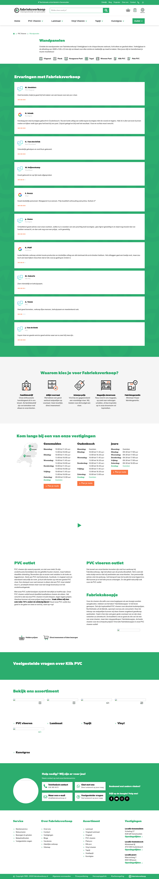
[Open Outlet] (142, 21)
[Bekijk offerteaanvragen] (135, 10)
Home (14, 34)
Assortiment (91, 821)
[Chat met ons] (78, 786)
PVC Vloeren (22, 34)
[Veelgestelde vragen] (78, 797)
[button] (79, 525)
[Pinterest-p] (127, 798)
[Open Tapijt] (102, 21)
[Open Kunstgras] (123, 21)
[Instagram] (122, 798)
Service (18, 821)
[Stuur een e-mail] (45, 797)
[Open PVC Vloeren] (42, 21)
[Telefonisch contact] (45, 786)
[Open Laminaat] (62, 21)
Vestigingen (133, 821)
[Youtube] (116, 798)
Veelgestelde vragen (92, 796)
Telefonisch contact (58, 785)
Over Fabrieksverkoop (56, 821)
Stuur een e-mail (56, 796)
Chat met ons (88, 785)
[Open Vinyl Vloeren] (86, 21)
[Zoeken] (106, 10)
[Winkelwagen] (128, 10)
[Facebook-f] (111, 798)
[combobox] (76, 10)
